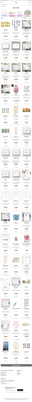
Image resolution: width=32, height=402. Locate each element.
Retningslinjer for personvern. (22, 392)
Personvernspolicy (19, 373)
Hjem (1, 6)
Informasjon (30, 0)
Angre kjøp (18, 374)
